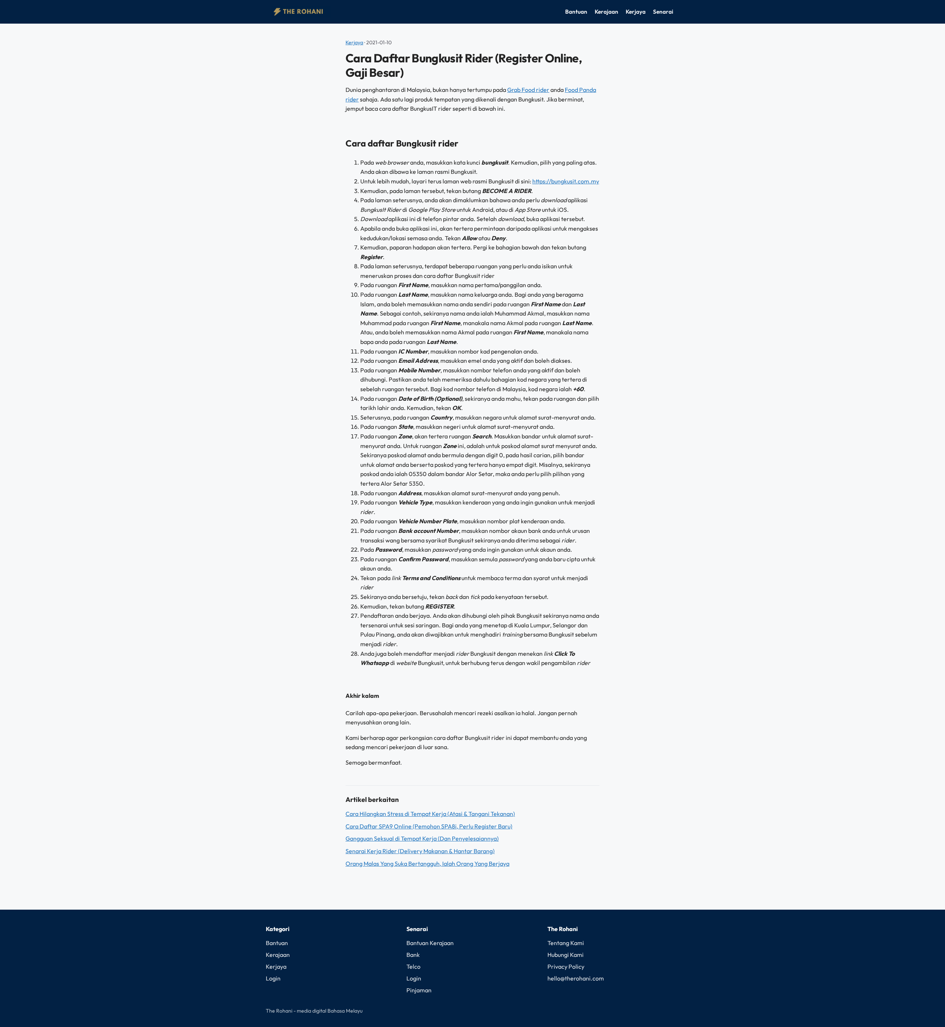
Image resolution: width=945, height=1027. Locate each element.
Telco (413, 966)
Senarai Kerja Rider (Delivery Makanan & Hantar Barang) (420, 851)
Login (273, 978)
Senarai (663, 11)
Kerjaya (636, 11)
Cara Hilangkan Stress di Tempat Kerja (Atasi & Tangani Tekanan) (430, 813)
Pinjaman (419, 990)
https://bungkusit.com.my (565, 181)
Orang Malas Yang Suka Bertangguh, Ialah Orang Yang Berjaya (427, 863)
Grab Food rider (528, 89)
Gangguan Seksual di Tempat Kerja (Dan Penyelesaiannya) (422, 838)
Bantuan (576, 11)
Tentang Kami (565, 943)
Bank (413, 954)
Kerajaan (606, 11)
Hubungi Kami (565, 954)
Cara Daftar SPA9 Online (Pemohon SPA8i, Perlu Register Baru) (429, 826)
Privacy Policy (565, 966)
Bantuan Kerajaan (430, 943)
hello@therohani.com (575, 978)
